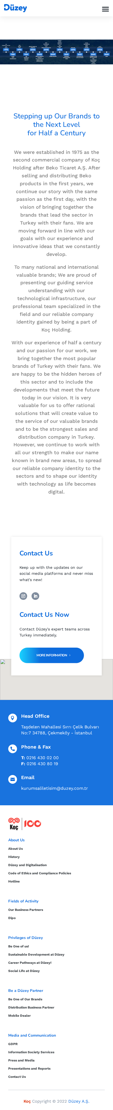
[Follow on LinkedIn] (35, 596)
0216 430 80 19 (42, 763)
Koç (27, 1101)
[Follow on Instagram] (23, 596)
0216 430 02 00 (42, 757)
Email (28, 777)
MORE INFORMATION (51, 655)
